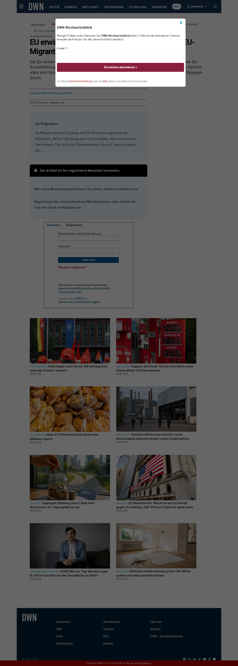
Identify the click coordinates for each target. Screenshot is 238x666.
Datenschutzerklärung (80, 81)
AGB (104, 81)
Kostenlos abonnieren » (120, 67)
